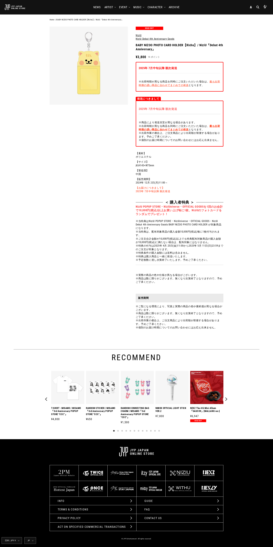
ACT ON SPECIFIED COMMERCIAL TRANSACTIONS (92, 526)
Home (52, 20)
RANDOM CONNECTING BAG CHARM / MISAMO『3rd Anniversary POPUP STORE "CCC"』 (135, 413)
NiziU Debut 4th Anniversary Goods (155, 38)
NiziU (139, 35)
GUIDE (148, 501)
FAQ (147, 509)
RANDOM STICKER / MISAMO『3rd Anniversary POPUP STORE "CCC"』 (100, 411)
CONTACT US (153, 518)
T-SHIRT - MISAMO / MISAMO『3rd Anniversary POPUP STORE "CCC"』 (66, 411)
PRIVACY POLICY (69, 518)
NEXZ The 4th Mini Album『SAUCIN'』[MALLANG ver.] (205, 410)
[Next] (226, 399)
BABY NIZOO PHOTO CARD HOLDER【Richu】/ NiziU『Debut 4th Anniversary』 (89, 20)
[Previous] (46, 399)
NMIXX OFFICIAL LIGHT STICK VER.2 (170, 410)
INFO (61, 501)
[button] (110, 7)
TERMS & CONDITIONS (73, 509)
